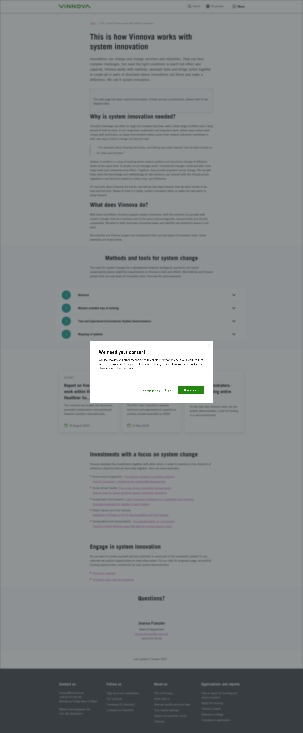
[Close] (208, 345)
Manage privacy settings (156, 390)
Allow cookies (191, 390)
